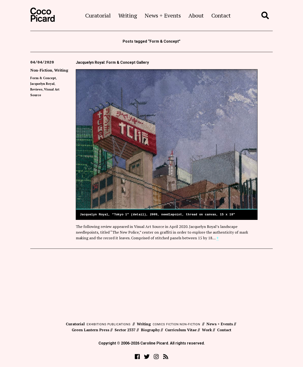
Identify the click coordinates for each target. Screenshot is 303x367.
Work (207, 329)
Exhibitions (97, 324)
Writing (127, 15)
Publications (119, 324)
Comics (159, 324)
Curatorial (98, 15)
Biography (150, 329)
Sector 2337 (125, 329)
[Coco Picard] (42, 15)
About (196, 15)
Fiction (172, 324)
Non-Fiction (41, 70)
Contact (221, 15)
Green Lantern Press (90, 329)
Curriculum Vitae (181, 329)
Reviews (36, 89)
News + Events (163, 15)
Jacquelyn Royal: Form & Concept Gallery (112, 62)
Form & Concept (43, 78)
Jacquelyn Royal (42, 84)
